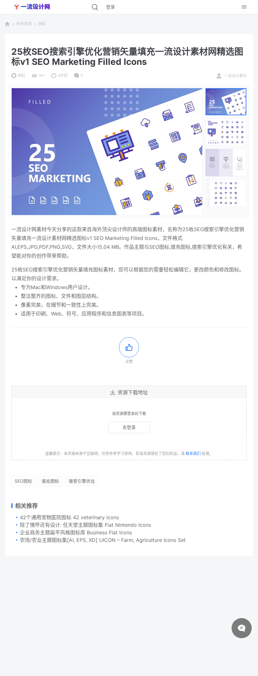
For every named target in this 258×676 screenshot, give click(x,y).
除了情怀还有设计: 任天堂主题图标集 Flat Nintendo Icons (85, 525)
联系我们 (193, 453)
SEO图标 (23, 481)
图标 (42, 23)
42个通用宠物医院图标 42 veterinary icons (69, 517)
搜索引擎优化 (82, 481)
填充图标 (50, 481)
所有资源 (23, 23)
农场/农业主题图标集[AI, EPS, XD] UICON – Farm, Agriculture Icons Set (103, 540)
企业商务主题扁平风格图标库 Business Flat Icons (76, 532)
